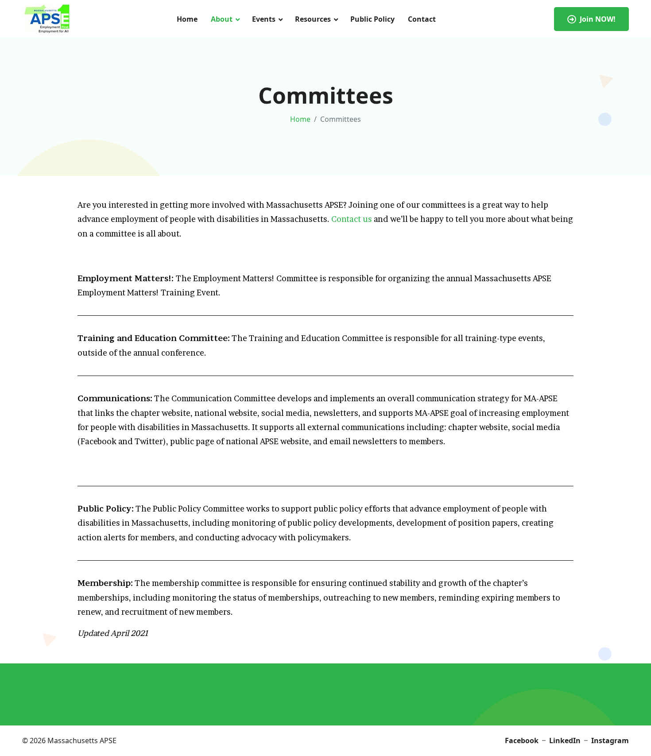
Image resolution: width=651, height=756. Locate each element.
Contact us (351, 219)
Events (263, 19)
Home (187, 19)
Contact (422, 19)
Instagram (610, 740)
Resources (313, 19)
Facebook (522, 740)
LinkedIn (565, 740)
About (221, 19)
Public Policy (372, 19)
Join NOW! (598, 19)
